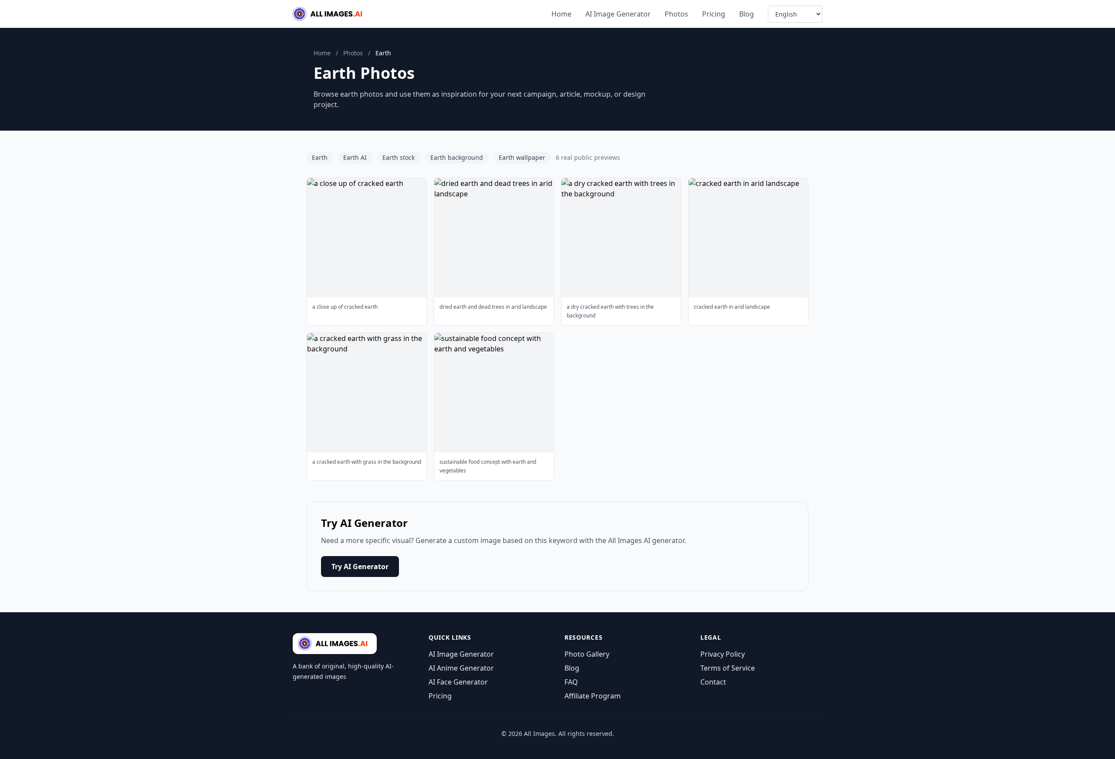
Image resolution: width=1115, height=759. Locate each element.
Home (561, 14)
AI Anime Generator (461, 668)
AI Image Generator (618, 14)
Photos (676, 14)
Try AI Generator (360, 566)
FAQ (571, 682)
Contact (713, 682)
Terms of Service (727, 668)
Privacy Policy (722, 654)
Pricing (713, 14)
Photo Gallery (586, 654)
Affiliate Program (592, 696)
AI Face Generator (458, 682)
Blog (746, 14)
